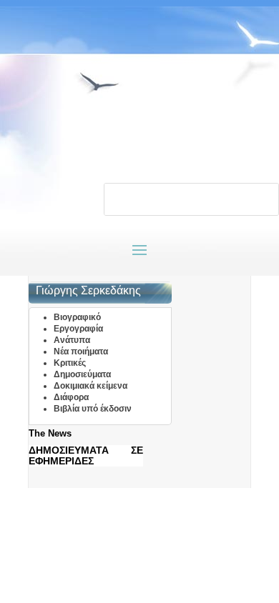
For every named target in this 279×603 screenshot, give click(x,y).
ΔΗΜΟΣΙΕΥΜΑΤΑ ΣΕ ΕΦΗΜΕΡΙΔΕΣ (86, 455)
